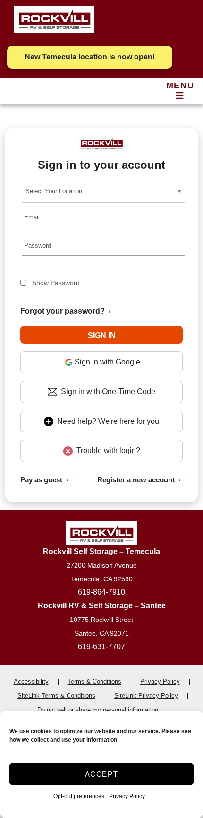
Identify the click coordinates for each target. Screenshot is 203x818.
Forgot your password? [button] (62, 311)
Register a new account (136, 480)
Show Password (56, 283)
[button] (101, 335)
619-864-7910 (101, 592)
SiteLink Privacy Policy (146, 695)
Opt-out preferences (78, 796)
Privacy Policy (127, 796)
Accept (101, 774)
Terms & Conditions (94, 681)
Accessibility (31, 681)
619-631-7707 (101, 647)
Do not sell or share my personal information (97, 709)
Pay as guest (41, 480)
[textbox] (57, 191)
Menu (180, 85)
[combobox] (103, 191)
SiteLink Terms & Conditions (56, 695)
